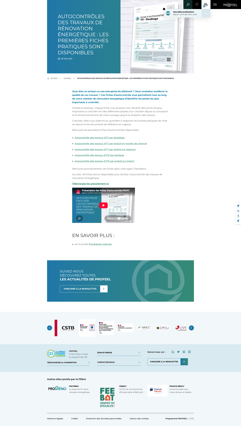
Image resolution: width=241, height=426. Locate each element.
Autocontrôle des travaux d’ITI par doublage (100, 137)
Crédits (74, 418)
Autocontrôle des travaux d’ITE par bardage (99, 155)
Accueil (54, 78)
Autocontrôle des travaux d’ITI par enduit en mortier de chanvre (111, 143)
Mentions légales (55, 418)
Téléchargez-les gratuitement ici (90, 183)
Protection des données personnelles (104, 418)
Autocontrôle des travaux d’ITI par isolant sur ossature (105, 149)
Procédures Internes (100, 244)
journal (67, 78)
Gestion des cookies (139, 418)
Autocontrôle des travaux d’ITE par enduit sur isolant (104, 161)
